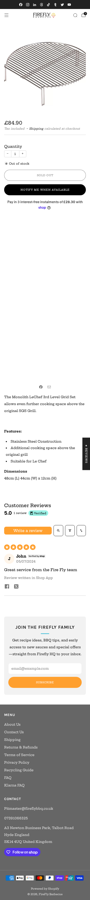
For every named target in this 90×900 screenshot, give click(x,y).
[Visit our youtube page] (69, 4)
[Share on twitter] (16, 587)
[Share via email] (49, 387)
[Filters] (70, 530)
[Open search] (58, 530)
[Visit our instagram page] (27, 4)
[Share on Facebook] (40, 387)
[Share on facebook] (7, 587)
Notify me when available (45, 189)
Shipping (36, 128)
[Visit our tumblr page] (55, 4)
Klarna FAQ (14, 785)
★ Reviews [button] (86, 453)
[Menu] (6, 15)
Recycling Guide (18, 770)
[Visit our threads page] (41, 4)
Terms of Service (19, 755)
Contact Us (14, 732)
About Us (12, 724)
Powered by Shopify (45, 888)
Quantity (13, 146)
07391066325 (16, 818)
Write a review (27, 530)
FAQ (8, 778)
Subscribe (45, 682)
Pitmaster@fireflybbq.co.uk (28, 808)
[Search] (75, 15)
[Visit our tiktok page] (48, 4)
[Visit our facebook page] (20, 4)
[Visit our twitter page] (62, 4)
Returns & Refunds (21, 747)
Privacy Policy (16, 762)
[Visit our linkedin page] (34, 4)
